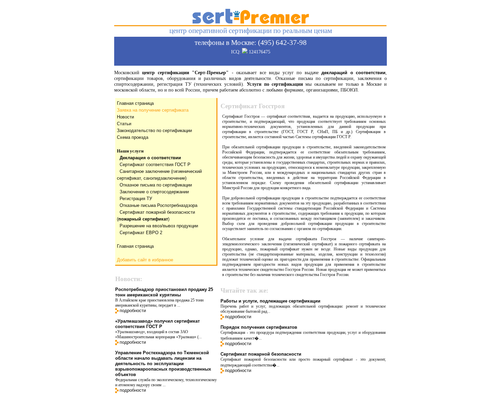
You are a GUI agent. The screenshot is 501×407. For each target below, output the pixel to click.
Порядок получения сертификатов (259, 327)
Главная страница (135, 103)
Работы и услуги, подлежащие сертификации (270, 301)
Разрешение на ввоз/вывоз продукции (159, 225)
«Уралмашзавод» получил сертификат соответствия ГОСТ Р (157, 324)
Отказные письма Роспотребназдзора (158, 205)
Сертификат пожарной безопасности (261, 354)
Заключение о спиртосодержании (154, 191)
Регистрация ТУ (136, 198)
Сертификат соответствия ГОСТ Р (155, 164)
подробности (133, 310)
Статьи (124, 123)
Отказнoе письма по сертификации (156, 185)
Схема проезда (132, 137)
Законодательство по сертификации (154, 130)
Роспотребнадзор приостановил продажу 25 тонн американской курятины (164, 292)
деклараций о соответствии (353, 72)
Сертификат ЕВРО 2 (141, 232)
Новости (125, 116)
